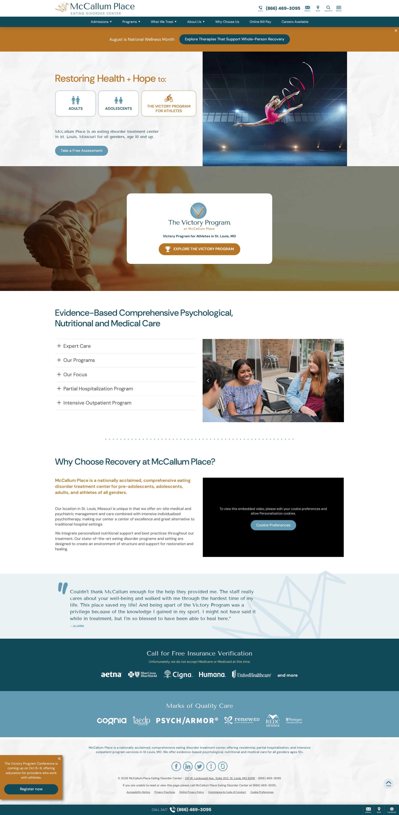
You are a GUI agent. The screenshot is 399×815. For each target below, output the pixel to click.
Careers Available (295, 22)
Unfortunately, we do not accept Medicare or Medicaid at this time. (199, 661)
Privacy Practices (164, 792)
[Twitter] (199, 766)
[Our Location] (318, 8)
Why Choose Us (227, 22)
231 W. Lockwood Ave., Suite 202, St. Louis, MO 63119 (220, 778)
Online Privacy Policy (191, 792)
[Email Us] (307, 8)
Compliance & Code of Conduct (227, 792)
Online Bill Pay (260, 22)
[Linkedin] (188, 766)
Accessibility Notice (138, 792)
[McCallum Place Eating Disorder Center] (117, 8)
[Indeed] (211, 766)
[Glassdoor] (223, 766)
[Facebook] (176, 766)
